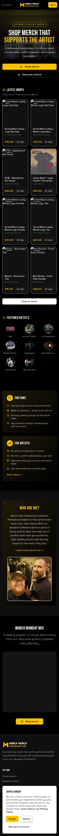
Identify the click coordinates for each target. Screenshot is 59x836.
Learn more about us (29, 550)
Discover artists (32, 74)
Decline (26, 818)
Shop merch (32, 66)
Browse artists (10, 781)
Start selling (13, 474)
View (22, 142)
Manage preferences (19, 826)
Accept (12, 818)
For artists (7, 5)
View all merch (29, 301)
